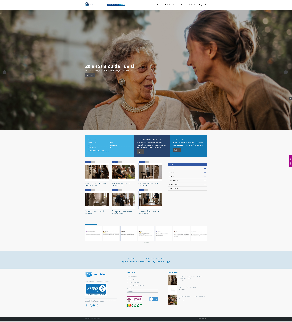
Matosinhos (113, 145)
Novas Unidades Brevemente (96, 150)
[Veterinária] (164, 233)
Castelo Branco (92, 142)
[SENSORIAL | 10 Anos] (202, 318)
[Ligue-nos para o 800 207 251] (115, 5)
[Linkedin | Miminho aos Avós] (90, 305)
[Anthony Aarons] (128, 233)
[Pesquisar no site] (290, 98)
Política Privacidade (97, 318)
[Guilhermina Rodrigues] (146, 233)
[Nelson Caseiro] (111, 233)
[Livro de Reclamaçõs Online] (153, 300)
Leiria (89, 145)
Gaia (111, 142)
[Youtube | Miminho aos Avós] (93, 305)
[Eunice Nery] (199, 233)
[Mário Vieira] (181, 233)
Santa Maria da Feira (94, 147)
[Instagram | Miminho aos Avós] (97, 305)
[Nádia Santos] (93, 233)
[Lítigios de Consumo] (134, 299)
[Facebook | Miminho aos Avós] (86, 305)
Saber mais (90, 75)
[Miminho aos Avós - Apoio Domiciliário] (92, 4)
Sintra (112, 147)
